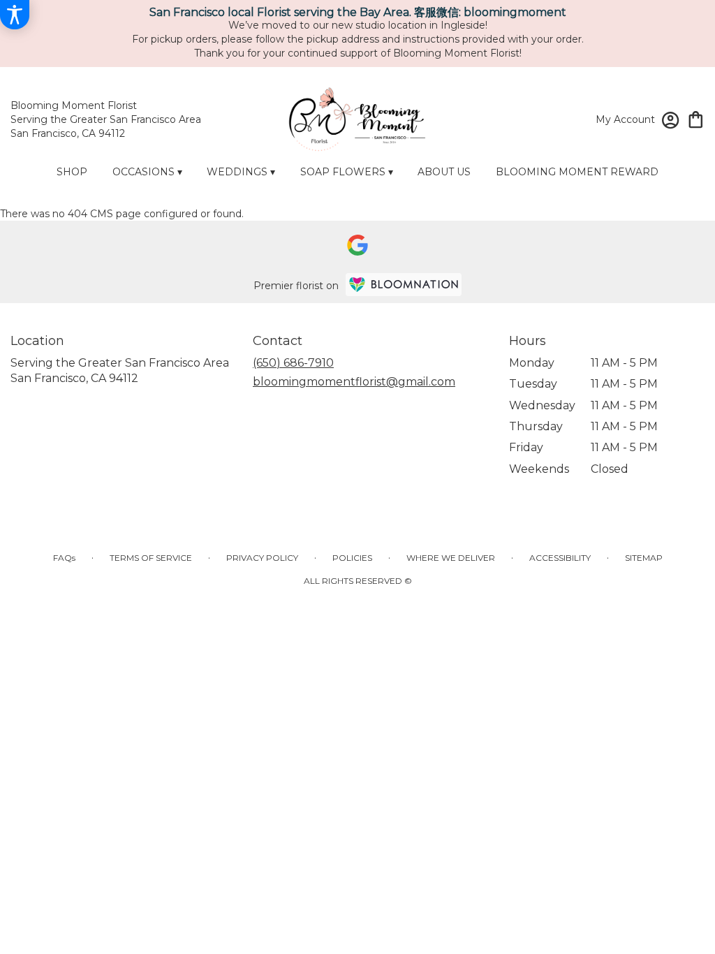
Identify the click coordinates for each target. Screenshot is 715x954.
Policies (352, 557)
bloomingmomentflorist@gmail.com (354, 381)
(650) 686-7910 (293, 362)
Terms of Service (151, 557)
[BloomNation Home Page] (404, 284)
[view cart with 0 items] (696, 118)
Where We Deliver (450, 557)
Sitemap (644, 557)
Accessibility (560, 557)
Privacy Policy (262, 557)
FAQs (64, 557)
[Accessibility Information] (14, 14)
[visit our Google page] (357, 245)
